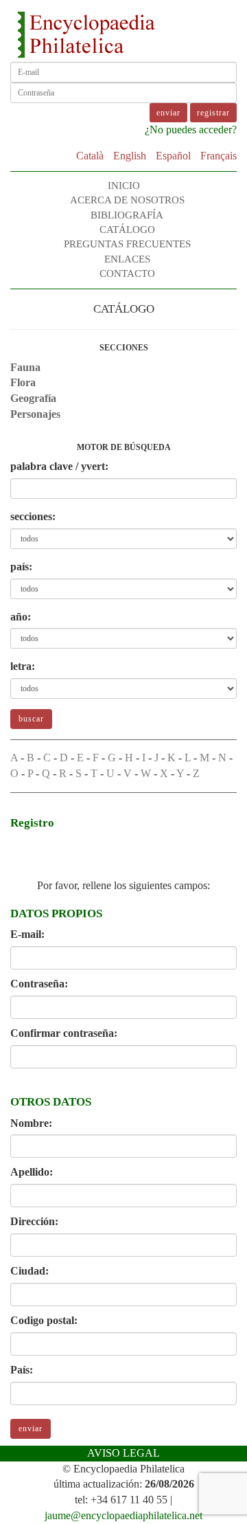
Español (173, 155)
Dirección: (34, 1221)
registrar (213, 112)
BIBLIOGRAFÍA (127, 215)
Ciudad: (29, 1271)
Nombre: (31, 1123)
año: (20, 617)
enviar (31, 1428)
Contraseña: (39, 983)
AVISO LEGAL (123, 1453)
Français (218, 155)
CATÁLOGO (127, 229)
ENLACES (127, 259)
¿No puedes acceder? (191, 129)
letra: (22, 666)
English (129, 155)
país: (21, 566)
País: (21, 1370)
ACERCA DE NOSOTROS (127, 199)
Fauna (25, 367)
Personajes (35, 414)
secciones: (33, 516)
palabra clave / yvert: (59, 466)
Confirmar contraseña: (63, 1033)
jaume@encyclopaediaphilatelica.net (123, 1515)
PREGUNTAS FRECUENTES (127, 243)
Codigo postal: (44, 1320)
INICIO (124, 185)
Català (90, 155)
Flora (23, 382)
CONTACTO (127, 273)
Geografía (33, 398)
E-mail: (27, 934)
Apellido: (31, 1172)
